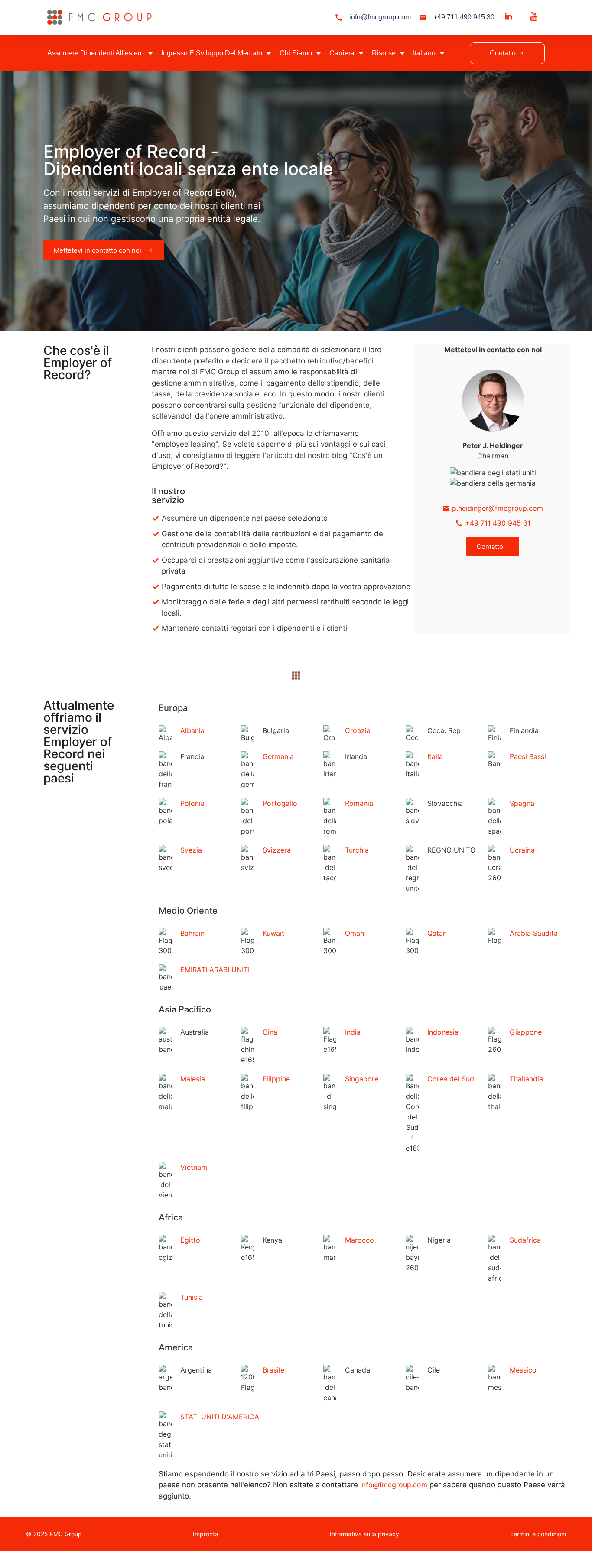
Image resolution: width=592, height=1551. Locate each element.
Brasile (273, 1370)
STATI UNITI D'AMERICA (219, 1416)
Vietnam (193, 1167)
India (353, 1032)
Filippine (276, 1078)
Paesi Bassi (528, 756)
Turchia (357, 850)
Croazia (358, 730)
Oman (354, 933)
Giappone (526, 1032)
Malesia (192, 1078)
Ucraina (522, 850)
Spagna (522, 803)
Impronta (205, 1534)
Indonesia (443, 1032)
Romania (359, 803)
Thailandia (526, 1078)
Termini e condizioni (538, 1534)
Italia (435, 756)
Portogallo (280, 803)
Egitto (190, 1240)
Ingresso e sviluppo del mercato (211, 53)
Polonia (192, 803)
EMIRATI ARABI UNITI (215, 969)
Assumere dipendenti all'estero (95, 53)
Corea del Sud (450, 1078)
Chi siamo (296, 53)
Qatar (436, 933)
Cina (270, 1032)
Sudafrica (525, 1240)
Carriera (342, 53)
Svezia (191, 850)
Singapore (361, 1078)
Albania (192, 730)
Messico (523, 1370)
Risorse (384, 53)
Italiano (424, 53)
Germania (278, 756)
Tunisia (191, 1297)
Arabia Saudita (534, 933)
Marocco (359, 1240)
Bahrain (192, 933)
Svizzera (277, 850)
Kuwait (273, 933)
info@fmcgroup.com (393, 1484)
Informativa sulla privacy (364, 1534)
